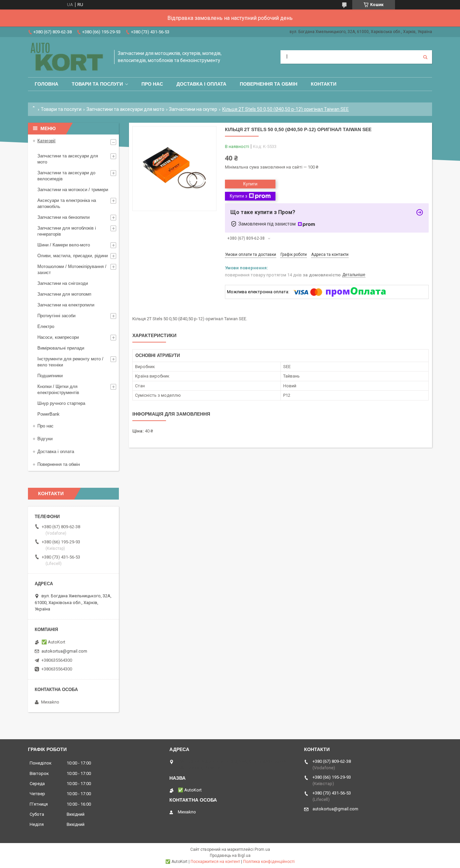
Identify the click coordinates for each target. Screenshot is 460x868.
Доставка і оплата (201, 84)
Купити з (238, 196)
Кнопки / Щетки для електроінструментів (58, 389)
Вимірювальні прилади (60, 348)
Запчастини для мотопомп (64, 294)
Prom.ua (262, 849)
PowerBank (48, 414)
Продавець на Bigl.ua (230, 855)
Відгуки (45, 438)
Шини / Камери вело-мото (63, 244)
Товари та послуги (97, 84)
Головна (46, 84)
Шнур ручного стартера (61, 403)
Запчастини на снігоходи (62, 283)
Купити (250, 183)
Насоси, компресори (58, 337)
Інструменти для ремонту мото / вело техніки (70, 361)
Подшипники (50, 375)
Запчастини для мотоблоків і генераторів (66, 231)
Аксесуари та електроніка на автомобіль (66, 203)
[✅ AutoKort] (67, 57)
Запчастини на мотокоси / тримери (72, 189)
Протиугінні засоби (56, 315)
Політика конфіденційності (269, 861)
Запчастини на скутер (193, 109)
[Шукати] (425, 57)
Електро (45, 326)
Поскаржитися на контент (215, 861)
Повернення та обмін (268, 84)
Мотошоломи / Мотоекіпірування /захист (71, 269)
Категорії (46, 140)
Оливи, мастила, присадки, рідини (72, 255)
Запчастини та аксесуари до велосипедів (66, 175)
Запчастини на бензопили (63, 217)
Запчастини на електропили (65, 304)
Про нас (152, 84)
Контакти (323, 84)
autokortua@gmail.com (64, 651)
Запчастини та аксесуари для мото (125, 109)
